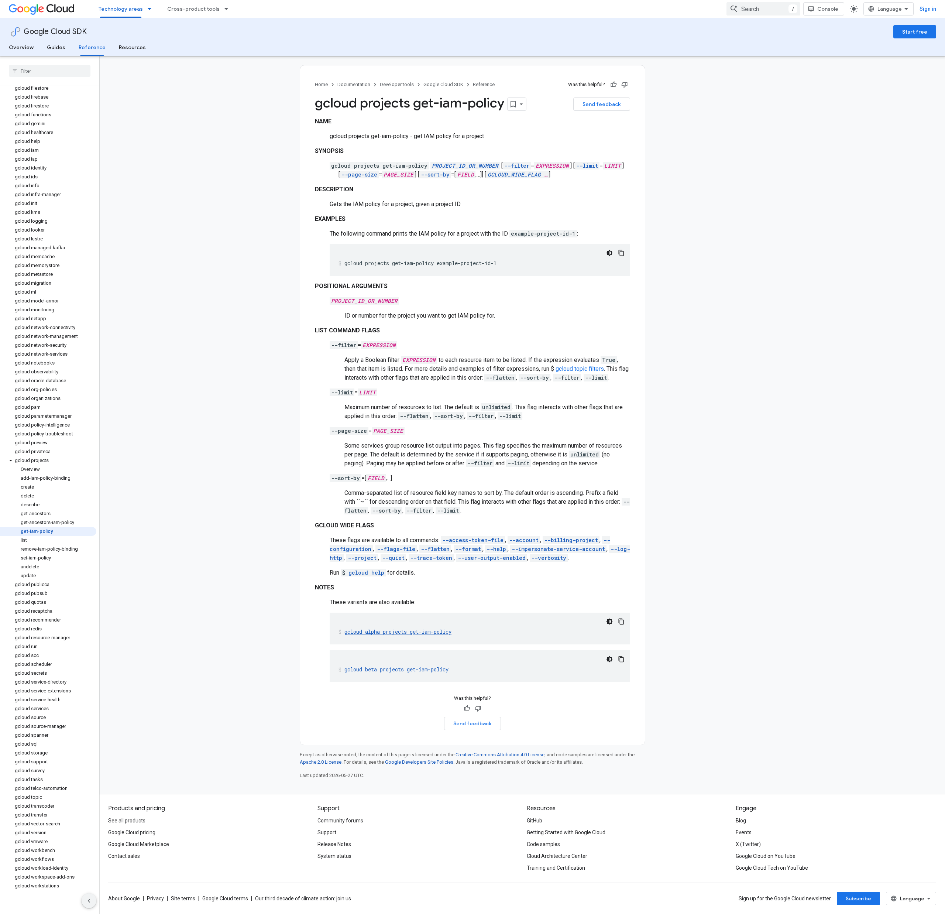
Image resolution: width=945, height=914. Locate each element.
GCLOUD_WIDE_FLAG (514, 174)
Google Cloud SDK (55, 31)
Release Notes (334, 844)
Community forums (340, 821)
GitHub (534, 821)
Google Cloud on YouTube (765, 856)
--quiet (393, 557)
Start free (914, 31)
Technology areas (121, 9)
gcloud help (366, 572)
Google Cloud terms (225, 898)
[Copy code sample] (621, 253)
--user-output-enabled (492, 557)
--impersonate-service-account (558, 548)
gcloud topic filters (580, 368)
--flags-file (396, 548)
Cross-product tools (193, 9)
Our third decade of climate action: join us (303, 898)
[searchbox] (49, 71)
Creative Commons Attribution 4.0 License (500, 754)
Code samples (543, 844)
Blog (741, 821)
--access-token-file (473, 540)
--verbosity (548, 557)
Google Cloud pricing (131, 832)
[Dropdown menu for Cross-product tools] (228, 9)
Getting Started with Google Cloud (566, 832)
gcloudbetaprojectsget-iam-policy (396, 669)
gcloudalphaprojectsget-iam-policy (397, 631)
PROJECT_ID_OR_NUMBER (465, 165)
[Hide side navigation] (89, 900)
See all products (126, 821)
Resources (132, 47)
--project (362, 557)
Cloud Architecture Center (557, 856)
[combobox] (763, 9)
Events (744, 832)
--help (496, 548)
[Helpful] (613, 84)
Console (827, 9)
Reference (92, 47)
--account (524, 540)
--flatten (435, 548)
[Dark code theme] (609, 253)
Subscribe (858, 898)
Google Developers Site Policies (419, 762)
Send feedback (602, 104)
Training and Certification (556, 868)
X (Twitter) (748, 844)
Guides (56, 47)
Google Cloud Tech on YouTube (772, 868)
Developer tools (397, 84)
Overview (21, 47)
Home (321, 84)
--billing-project (571, 540)
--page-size (359, 174)
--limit (587, 165)
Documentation (353, 84)
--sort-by (435, 174)
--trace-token (431, 557)
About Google (124, 898)
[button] (48, 460)
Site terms (183, 898)
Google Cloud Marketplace (138, 844)
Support (326, 832)
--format (468, 548)
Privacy (155, 898)
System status (334, 856)
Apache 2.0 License (320, 762)
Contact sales (124, 856)
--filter (516, 165)
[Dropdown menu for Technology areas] (152, 9)
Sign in (928, 9)
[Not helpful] (624, 84)
